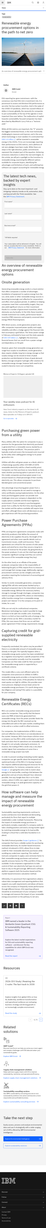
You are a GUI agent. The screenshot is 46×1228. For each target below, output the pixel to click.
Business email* (10, 225)
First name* (8, 202)
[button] (38, 2)
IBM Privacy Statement (15, 196)
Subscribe (9, 258)
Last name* (8, 214)
